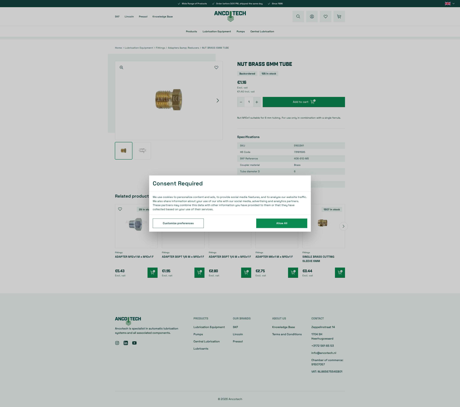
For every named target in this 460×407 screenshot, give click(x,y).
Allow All (281, 223)
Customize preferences (178, 223)
